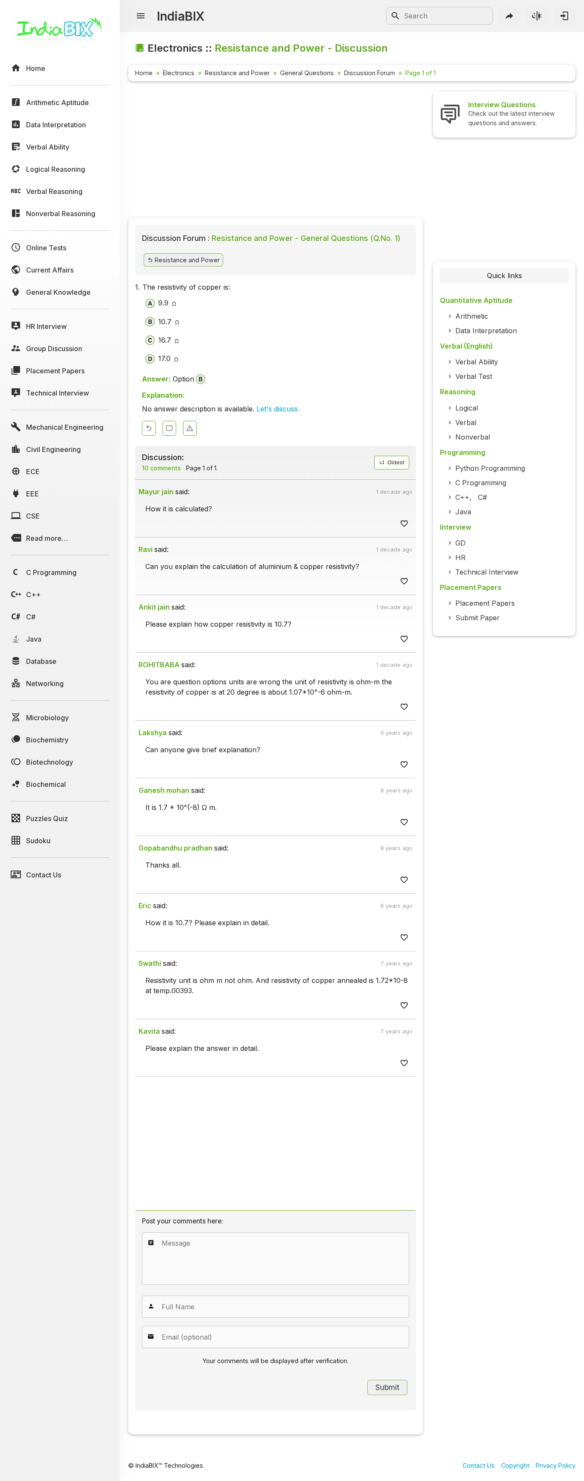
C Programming (480, 482)
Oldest (395, 462)
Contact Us (479, 1465)
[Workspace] (169, 428)
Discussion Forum (369, 72)
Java (463, 511)
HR (460, 557)
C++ (462, 497)
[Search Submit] (395, 16)
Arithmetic (471, 316)
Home (144, 72)
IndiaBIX (180, 16)
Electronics (179, 72)
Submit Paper (477, 617)
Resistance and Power (237, 72)
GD (460, 543)
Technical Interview (487, 572)
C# (482, 497)
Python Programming (490, 468)
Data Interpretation (486, 330)
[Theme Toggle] (537, 16)
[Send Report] (190, 428)
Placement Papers (485, 603)
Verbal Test (473, 376)
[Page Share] (509, 16)
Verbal (465, 422)
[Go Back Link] (149, 428)
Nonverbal (472, 437)
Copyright (515, 1465)
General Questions (307, 72)
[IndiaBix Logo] (60, 33)
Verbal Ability (476, 362)
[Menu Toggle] (140, 16)
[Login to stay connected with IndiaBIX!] (564, 16)
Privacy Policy (555, 1465)
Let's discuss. (278, 409)
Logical (466, 408)
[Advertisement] (275, 151)
